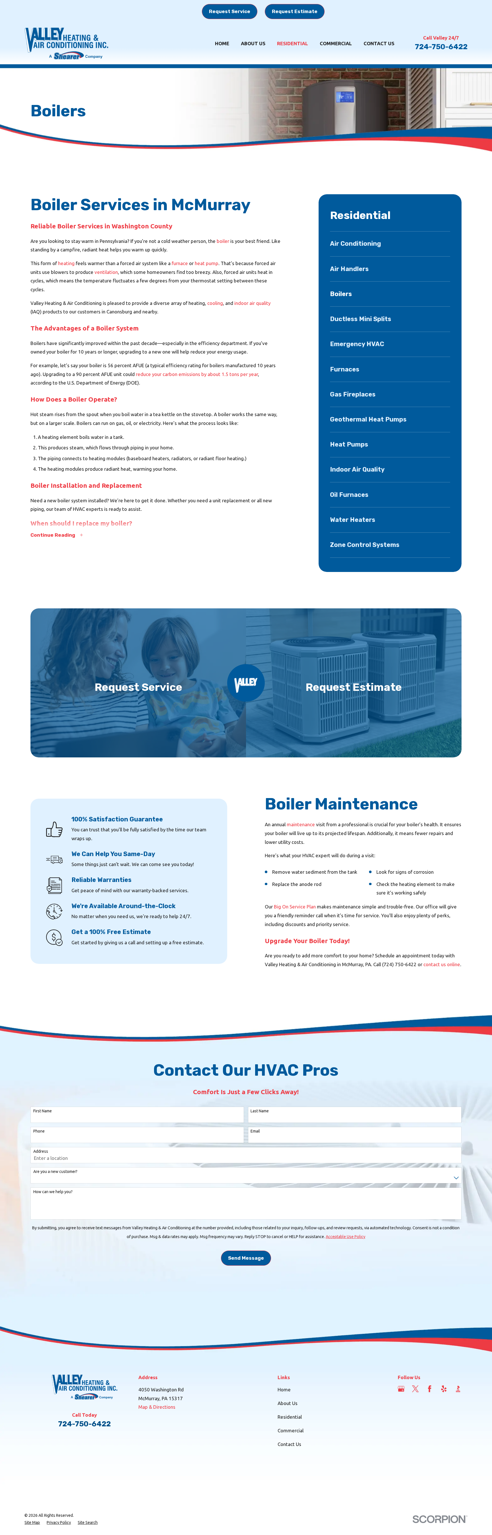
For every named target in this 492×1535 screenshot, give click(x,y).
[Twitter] (415, 1388)
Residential (290, 1417)
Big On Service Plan (295, 906)
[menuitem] (390, 244)
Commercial (291, 1430)
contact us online (441, 964)
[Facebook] (429, 1388)
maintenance (301, 824)
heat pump (206, 263)
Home (284, 1389)
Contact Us (289, 1444)
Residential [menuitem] (292, 43)
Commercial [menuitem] (336, 43)
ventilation (106, 272)
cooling (215, 303)
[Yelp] (443, 1388)
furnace (180, 263)
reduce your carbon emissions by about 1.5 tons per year (197, 374)
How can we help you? (53, 1191)
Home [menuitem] (222, 43)
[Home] (66, 43)
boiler (223, 241)
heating (66, 263)
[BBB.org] (458, 1388)
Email (255, 1131)
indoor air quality (252, 303)
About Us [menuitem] (253, 43)
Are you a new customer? (55, 1171)
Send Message (246, 1258)
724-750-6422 (441, 46)
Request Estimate (294, 11)
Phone (39, 1131)
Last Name (260, 1111)
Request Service (229, 11)
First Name (42, 1111)
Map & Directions (156, 1407)
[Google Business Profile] (401, 1388)
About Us (288, 1403)
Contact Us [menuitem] (379, 43)
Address (40, 1151)
